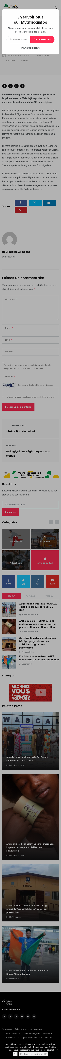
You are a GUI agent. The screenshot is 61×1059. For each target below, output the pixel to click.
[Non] (57, 1049)
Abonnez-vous (42, 39)
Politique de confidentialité (33, 1054)
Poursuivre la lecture (30, 48)
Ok (15, 1054)
